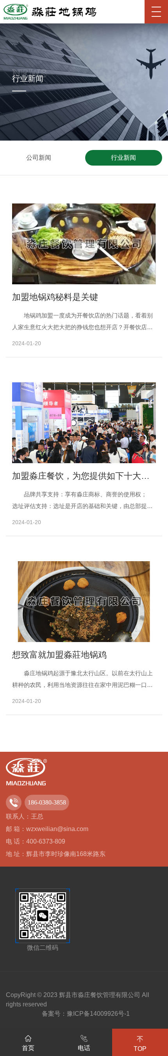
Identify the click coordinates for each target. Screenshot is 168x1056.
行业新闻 (123, 157)
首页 (28, 1048)
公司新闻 (38, 157)
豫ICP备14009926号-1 (98, 1013)
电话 (84, 1048)
